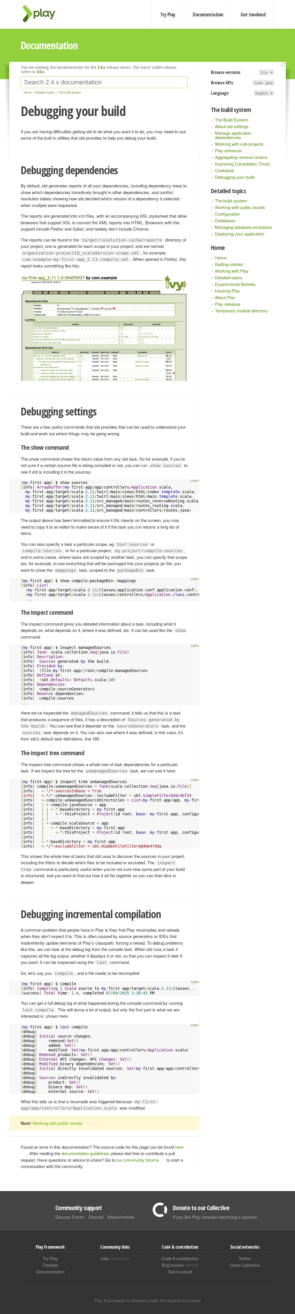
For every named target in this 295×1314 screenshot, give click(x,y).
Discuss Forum (69, 1217)
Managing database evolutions (243, 227)
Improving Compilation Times (242, 164)
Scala (258, 83)
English (261, 93)
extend (284, 65)
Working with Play (232, 271)
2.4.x (101, 67)
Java (269, 83)
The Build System (231, 120)
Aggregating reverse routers (241, 157)
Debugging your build (234, 177)
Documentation (208, 14)
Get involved (180, 1272)
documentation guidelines (85, 1153)
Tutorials (50, 1265)
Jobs (115, 1258)
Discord (95, 1217)
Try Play (167, 14)
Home (220, 258)
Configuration (227, 214)
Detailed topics (229, 277)
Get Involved (253, 14)
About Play (225, 297)
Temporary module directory (241, 310)
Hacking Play (227, 291)
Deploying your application (239, 234)
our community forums (137, 1160)
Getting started (229, 264)
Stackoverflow (120, 1217)
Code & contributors (180, 1258)
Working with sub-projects (239, 144)
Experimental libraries (235, 284)
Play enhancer (228, 150)
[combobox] (104, 82)
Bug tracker (180, 1265)
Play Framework (42, 13)
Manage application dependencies (233, 135)
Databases (225, 220)
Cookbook (224, 170)
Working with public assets (240, 207)
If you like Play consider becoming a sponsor (215, 1217)
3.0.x (264, 72)
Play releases (228, 304)
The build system (231, 201)
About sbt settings (232, 126)
